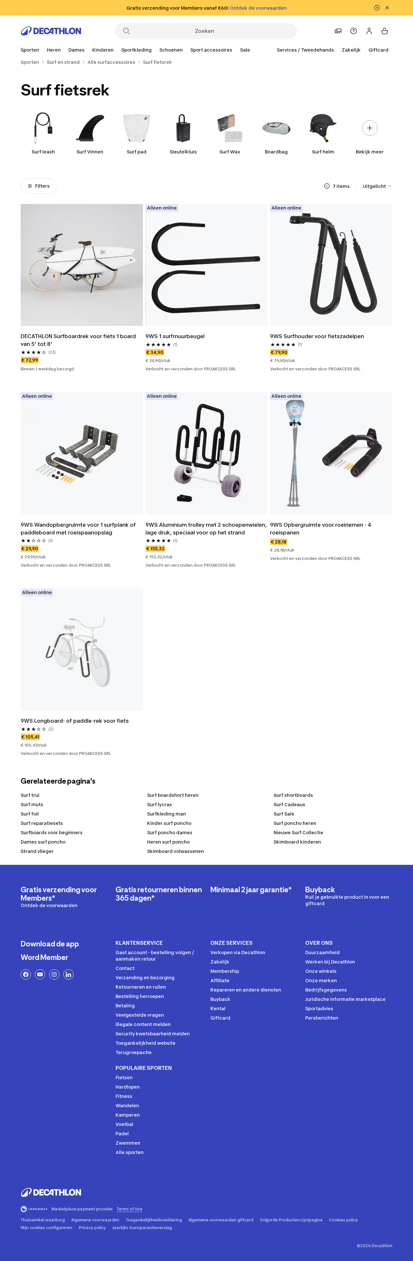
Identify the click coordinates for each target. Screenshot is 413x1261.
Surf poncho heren (295, 823)
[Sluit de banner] (387, 8)
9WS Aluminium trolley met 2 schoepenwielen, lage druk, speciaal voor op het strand (207, 529)
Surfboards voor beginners (52, 832)
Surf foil (30, 813)
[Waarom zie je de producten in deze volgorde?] (327, 186)
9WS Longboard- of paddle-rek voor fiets (75, 721)
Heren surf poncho (168, 842)
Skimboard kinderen (297, 842)
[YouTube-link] (40, 974)
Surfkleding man (166, 813)
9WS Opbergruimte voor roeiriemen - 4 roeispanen (321, 529)
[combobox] (377, 186)
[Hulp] (353, 31)
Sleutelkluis (183, 151)
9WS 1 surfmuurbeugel (175, 336)
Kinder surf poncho (169, 823)
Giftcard (378, 50)
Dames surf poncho (43, 842)
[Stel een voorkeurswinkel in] (338, 31)
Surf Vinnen (89, 151)
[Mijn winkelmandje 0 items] (384, 31)
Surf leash (43, 151)
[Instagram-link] (54, 974)
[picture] (82, 265)
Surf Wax (229, 151)
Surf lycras (159, 804)
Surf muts (32, 804)
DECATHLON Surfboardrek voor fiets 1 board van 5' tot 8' (79, 340)
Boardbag (276, 151)
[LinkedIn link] (68, 974)
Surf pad (136, 151)
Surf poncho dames (169, 832)
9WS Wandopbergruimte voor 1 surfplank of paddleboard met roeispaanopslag (79, 529)
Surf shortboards (293, 795)
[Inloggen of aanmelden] (369, 31)
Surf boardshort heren (172, 795)
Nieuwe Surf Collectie (298, 832)
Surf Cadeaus (289, 804)
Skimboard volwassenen (175, 851)
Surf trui (30, 795)
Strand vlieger (37, 851)
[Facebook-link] (26, 974)
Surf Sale (284, 813)
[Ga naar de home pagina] (51, 30)
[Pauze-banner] (377, 8)
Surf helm (323, 151)
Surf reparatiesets (42, 823)
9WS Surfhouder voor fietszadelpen (317, 336)
